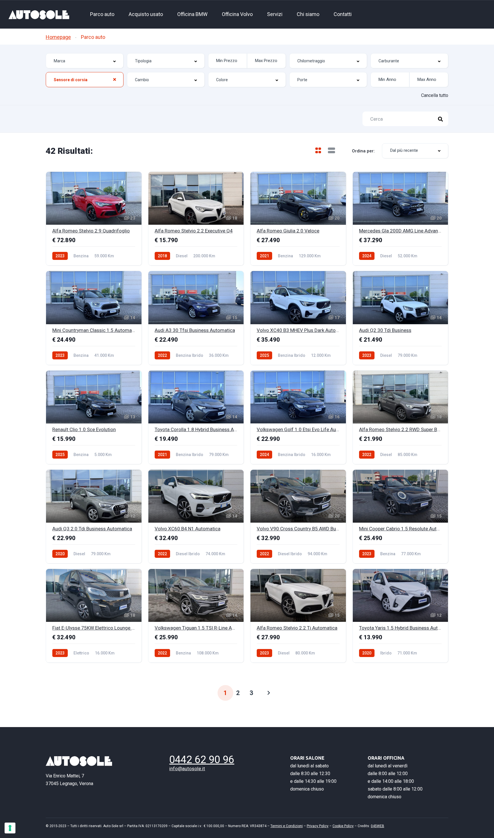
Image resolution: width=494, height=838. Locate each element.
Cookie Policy (343, 826)
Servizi (274, 14)
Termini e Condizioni (286, 826)
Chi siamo (308, 14)
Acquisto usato (146, 14)
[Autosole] (39, 14)
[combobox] (85, 60)
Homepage (58, 37)
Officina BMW (192, 14)
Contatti (343, 14)
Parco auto (102, 14)
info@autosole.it (187, 768)
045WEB (377, 826)
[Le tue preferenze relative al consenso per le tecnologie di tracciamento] (10, 828)
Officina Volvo (237, 14)
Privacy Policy (317, 826)
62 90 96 (201, 760)
